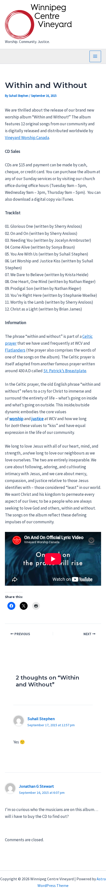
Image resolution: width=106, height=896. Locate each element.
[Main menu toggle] (95, 56)
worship (16, 418)
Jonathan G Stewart (36, 786)
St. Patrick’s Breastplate (64, 370)
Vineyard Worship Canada (27, 137)
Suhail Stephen (41, 718)
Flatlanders (15, 350)
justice (38, 418)
